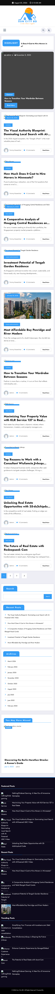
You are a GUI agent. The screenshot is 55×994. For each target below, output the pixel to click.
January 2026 (12, 672)
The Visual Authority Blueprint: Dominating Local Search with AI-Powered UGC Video (26, 132)
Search (10, 588)
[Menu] (5, 30)
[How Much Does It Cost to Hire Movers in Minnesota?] (9, 161)
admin (11, 393)
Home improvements (12, 257)
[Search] (43, 30)
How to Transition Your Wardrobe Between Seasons (26, 375)
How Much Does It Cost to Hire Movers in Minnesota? (23, 45)
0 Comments (30, 150)
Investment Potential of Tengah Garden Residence (24, 264)
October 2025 (12, 683)
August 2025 (12, 689)
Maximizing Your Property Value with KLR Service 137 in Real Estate (25, 418)
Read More (24, 105)
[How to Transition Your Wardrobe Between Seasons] (9, 361)
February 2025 (12, 706)
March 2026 (12, 661)
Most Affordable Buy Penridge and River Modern (27, 332)
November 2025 (13, 678)
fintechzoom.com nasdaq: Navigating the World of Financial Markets (27, 757)
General (23, 94)
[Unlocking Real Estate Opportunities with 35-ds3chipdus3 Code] (8, 490)
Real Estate (9, 214)
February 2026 (12, 667)
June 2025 (11, 700)
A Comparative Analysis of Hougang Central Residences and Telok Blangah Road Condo (26, 221)
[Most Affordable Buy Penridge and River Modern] (27, 305)
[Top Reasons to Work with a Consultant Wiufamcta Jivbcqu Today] (14, 447)
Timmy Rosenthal (25, 55)
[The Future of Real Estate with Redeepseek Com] (10, 534)
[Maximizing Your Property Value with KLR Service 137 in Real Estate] (9, 404)
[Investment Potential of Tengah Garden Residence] (21, 250)
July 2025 (11, 695)
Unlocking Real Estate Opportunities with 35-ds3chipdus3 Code (27, 504)
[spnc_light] (49, 30)
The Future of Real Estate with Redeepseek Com (24, 548)
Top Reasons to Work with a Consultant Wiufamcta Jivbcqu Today (24, 461)
